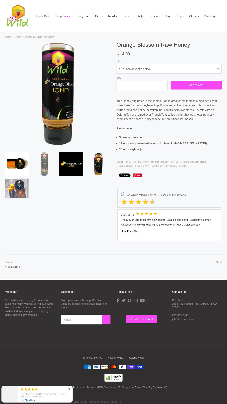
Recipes (179, 16)
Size (119, 61)
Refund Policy (136, 357)
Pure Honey (142, 165)
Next (219, 262)
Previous (10, 262)
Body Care (84, 16)
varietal (183, 165)
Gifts (98, 16)
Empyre (138, 387)
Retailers (113, 16)
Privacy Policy (115, 357)
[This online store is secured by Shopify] (113, 380)
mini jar (174, 161)
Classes (194, 16)
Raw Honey (157, 165)
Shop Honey (63, 16)
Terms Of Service (92, 357)
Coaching (209, 16)
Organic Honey (125, 165)
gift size (155, 161)
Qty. (119, 78)
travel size (171, 165)
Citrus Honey (124, 161)
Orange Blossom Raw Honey (40, 37)
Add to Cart (196, 84)
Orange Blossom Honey (194, 161)
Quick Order (43, 16)
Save (139, 175)
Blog (167, 16)
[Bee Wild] (17, 26)
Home (8, 37)
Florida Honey (141, 161)
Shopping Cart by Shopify (155, 387)
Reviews (155, 16)
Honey (18, 37)
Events (127, 16)
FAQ (139, 16)
